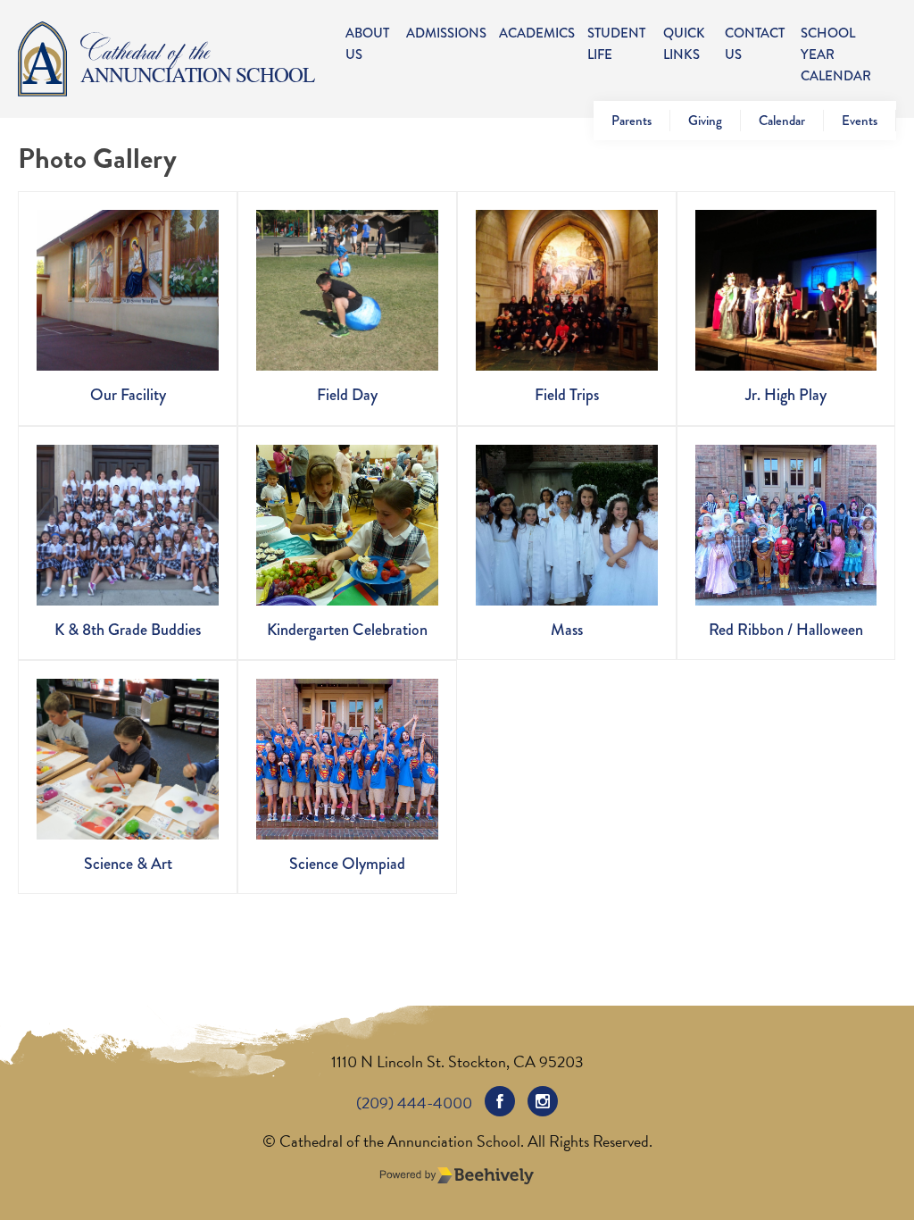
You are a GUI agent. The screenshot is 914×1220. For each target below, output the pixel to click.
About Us (367, 43)
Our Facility (128, 394)
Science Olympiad (347, 863)
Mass (567, 629)
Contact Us (755, 43)
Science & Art (128, 863)
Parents (631, 120)
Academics (537, 33)
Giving (705, 120)
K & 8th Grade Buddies (127, 629)
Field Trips (567, 394)
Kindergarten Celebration (347, 629)
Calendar (782, 120)
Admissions (446, 33)
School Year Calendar (836, 54)
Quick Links (684, 43)
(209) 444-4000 (414, 1102)
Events (859, 120)
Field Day (347, 394)
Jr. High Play (786, 394)
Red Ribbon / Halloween (786, 629)
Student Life (616, 43)
